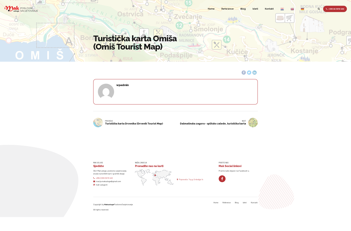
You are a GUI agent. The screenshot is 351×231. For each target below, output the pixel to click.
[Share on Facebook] (244, 72)
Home (211, 9)
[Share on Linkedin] (254, 72)
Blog (243, 9)
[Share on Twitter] (249, 72)
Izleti (255, 9)
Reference (227, 9)
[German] (302, 9)
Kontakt (269, 9)
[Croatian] (282, 9)
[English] (292, 9)
